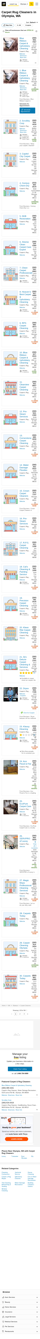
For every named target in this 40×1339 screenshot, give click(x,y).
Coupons (23, 695)
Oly (32, 1156)
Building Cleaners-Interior (31, 1184)
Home (4, 1005)
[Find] (31, 4)
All (20, 25)
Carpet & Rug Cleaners (27, 51)
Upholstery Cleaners (18, 1177)
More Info (23, 57)
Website (22, 54)
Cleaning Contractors (6, 1173)
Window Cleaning (5, 1190)
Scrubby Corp (6, 1100)
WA (9, 1005)
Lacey (4, 1156)
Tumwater (14, 1156)
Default (33, 22)
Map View (9, 25)
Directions (23, 55)
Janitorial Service (18, 1173)
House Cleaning (32, 1105)
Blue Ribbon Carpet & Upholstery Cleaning (25, 43)
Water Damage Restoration (27, 1090)
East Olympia (24, 1157)
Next (27, 1014)
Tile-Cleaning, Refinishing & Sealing (6, 1184)
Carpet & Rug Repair (6, 1177)
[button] (36, 4)
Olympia (15, 1005)
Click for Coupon (28, 713)
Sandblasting (22, 1105)
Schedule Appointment (25, 110)
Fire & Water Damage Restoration (32, 1178)
